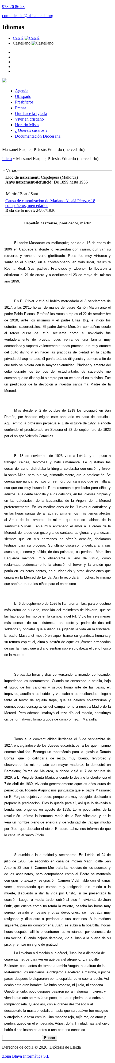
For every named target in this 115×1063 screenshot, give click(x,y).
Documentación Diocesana (37, 136)
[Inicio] (4, 81)
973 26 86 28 (13, 6)
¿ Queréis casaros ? (31, 130)
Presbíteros (24, 102)
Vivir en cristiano (29, 119)
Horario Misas (27, 124)
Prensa (20, 108)
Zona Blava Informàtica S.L (25, 1056)
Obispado (23, 96)
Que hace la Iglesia (31, 113)
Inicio (7, 158)
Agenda (21, 91)
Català (19, 38)
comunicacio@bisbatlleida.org (27, 15)
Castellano (22, 43)
